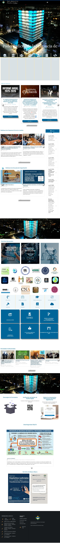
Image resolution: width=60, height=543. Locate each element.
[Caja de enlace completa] (10, 104)
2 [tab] (27, 125)
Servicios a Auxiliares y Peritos (38, 58)
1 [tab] (26, 125)
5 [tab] (31, 125)
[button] (47, 2)
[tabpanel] (10, 104)
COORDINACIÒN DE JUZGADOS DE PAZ (49, 333)
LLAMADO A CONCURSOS (29, 318)
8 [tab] (34, 125)
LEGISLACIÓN (10, 320)
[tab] (52, 131)
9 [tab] (35, 125)
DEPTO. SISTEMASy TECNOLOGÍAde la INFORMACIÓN (49, 319)
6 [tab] (32, 125)
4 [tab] (30, 125)
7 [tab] (33, 125)
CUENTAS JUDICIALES (10, 336)
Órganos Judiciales (13, 59)
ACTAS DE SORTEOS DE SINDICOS (30, 333)
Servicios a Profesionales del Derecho (30, 58)
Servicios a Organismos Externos (47, 58)
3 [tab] (28, 125)
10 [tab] (29, 161)
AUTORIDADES (5, 58)
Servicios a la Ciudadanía (21, 58)
